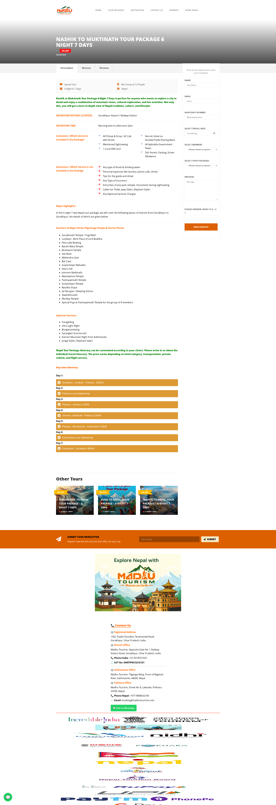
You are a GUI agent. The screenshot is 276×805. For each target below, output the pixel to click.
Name (188, 80)
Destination (137, 10)
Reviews (104, 68)
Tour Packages (116, 10)
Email (188, 96)
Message (189, 176)
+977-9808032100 (139, 695)
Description (67, 68)
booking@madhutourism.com (138, 700)
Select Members (193, 144)
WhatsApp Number (195, 112)
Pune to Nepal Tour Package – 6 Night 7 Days (115, 503)
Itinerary (86, 68)
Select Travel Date (195, 128)
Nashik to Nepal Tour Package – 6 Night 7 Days (158, 503)
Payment (174, 10)
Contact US (157, 10)
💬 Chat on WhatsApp (123, 708)
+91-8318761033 (138, 657)
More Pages (191, 10)
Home (98, 10)
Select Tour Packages (197, 160)
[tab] (117, 382)
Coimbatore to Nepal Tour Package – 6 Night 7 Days (74, 503)
